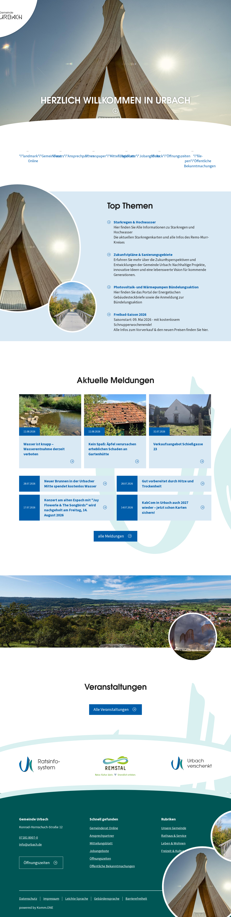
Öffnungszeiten (37, 862)
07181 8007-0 (28, 837)
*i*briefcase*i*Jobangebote (132, 156)
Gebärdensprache (106, 899)
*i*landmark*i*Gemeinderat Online (33, 158)
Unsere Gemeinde (173, 828)
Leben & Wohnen (173, 843)
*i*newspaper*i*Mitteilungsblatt (99, 156)
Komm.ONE (45, 907)
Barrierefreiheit (136, 899)
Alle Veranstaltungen (111, 709)
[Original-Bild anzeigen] (72, 306)
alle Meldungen (111, 536)
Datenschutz (28, 899)
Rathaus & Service (173, 836)
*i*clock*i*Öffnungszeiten (165, 156)
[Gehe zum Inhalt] (115, 111)
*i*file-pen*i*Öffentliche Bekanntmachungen (198, 161)
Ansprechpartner (102, 836)
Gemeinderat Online (104, 828)
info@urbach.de (30, 844)
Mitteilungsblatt (101, 843)
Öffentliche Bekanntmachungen (112, 866)
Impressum (51, 899)
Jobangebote (99, 851)
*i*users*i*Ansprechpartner (66, 156)
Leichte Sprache (76, 899)
